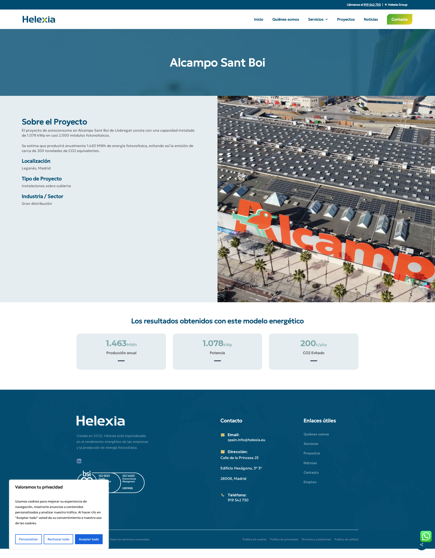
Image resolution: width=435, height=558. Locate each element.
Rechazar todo (58, 539)
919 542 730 (238, 500)
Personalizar (28, 539)
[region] (59, 514)
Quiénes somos (316, 434)
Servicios (311, 444)
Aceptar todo (89, 539)
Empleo (310, 482)
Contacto (311, 472)
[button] (255, 539)
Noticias (310, 463)
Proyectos (312, 453)
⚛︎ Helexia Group (395, 5)
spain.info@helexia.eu (246, 439)
